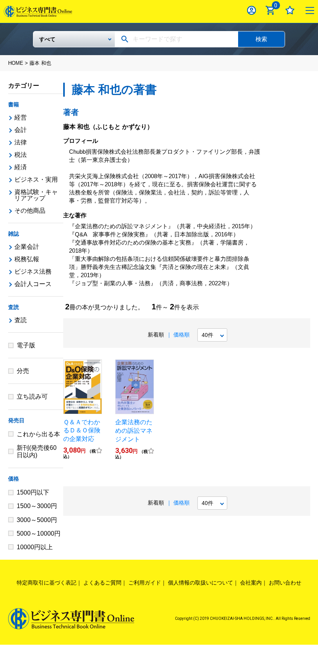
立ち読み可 (32, 396)
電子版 (26, 345)
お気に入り (289, 10)
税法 (20, 154)
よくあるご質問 (102, 583)
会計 (20, 130)
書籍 (13, 104)
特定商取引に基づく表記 (46, 583)
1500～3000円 (37, 506)
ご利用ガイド (144, 583)
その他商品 (29, 210)
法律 (20, 142)
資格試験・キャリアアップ (36, 195)
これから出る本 (38, 434)
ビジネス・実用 (36, 179)
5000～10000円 (38, 533)
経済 (20, 167)
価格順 (181, 334)
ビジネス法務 (33, 271)
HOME (15, 63)
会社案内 (251, 583)
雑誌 (13, 234)
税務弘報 (26, 259)
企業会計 (26, 246)
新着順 (156, 334)
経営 (20, 117)
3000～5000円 (37, 520)
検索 (261, 39)
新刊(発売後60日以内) (37, 451)
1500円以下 (33, 492)
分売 (23, 371)
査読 (13, 307)
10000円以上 (35, 547)
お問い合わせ (285, 583)
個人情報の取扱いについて (200, 583)
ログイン (251, 10)
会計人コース (33, 284)
